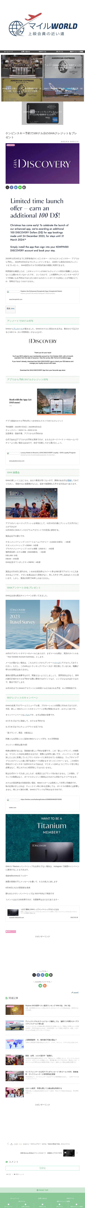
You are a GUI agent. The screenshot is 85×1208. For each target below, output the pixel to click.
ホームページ (14, 1198)
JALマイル (21, 1201)
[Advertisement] (42, 952)
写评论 (42, 1168)
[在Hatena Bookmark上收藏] (16, 187)
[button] (24, 187)
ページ (57, 663)
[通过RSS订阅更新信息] (45, 985)
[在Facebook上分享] (11, 187)
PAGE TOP (43, 1190)
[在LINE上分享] (20, 187)
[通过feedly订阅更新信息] (40, 985)
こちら (27, 715)
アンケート (18, 329)
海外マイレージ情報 (63, 1201)
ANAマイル (70, 1198)
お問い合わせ (42, 1198)
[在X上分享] (7, 187)
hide (12, 308)
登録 (69, 480)
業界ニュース (11, 931)
